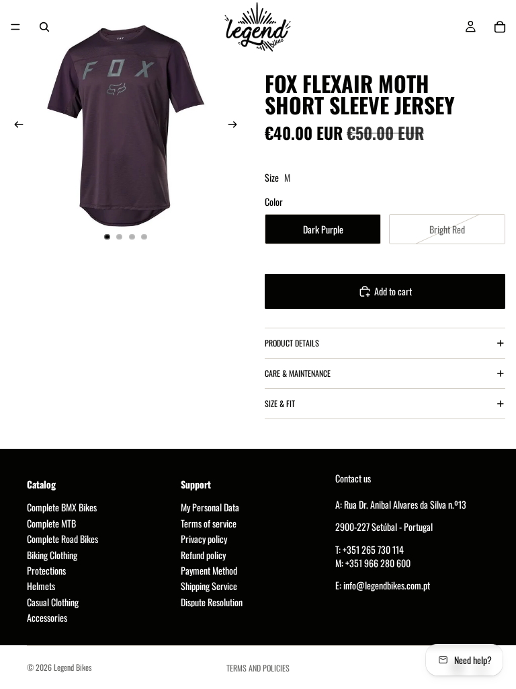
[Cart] (500, 27)
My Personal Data (210, 507)
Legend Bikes (72, 667)
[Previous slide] (15, 126)
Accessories (47, 617)
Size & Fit (280, 403)
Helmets (41, 586)
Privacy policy (204, 539)
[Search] (44, 27)
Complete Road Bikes (62, 539)
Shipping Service (209, 586)
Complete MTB (51, 523)
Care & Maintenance (298, 373)
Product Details (292, 343)
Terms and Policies (258, 668)
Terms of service (208, 523)
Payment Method (209, 570)
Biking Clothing (52, 554)
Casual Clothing (53, 602)
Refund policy (203, 554)
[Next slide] (236, 126)
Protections (46, 570)
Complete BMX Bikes (62, 507)
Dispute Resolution (212, 602)
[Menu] (15, 26)
